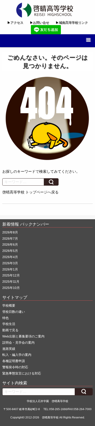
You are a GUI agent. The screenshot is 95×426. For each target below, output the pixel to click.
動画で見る (10, 330)
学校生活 (8, 324)
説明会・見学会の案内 (18, 342)
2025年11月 (10, 281)
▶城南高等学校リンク (72, 22)
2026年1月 (10, 269)
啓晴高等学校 (50, 417)
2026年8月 (10, 232)
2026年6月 (10, 244)
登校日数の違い (13, 312)
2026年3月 (10, 263)
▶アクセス (15, 22)
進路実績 (8, 349)
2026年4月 (10, 257)
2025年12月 (11, 275)
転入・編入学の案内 (16, 355)
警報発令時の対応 (15, 367)
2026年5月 (10, 251)
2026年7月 (10, 238)
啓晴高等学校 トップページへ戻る (30, 192)
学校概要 (8, 305)
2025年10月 (11, 288)
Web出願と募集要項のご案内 (23, 336)
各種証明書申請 (13, 361)
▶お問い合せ (39, 22)
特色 (5, 318)
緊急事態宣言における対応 (21, 373)
